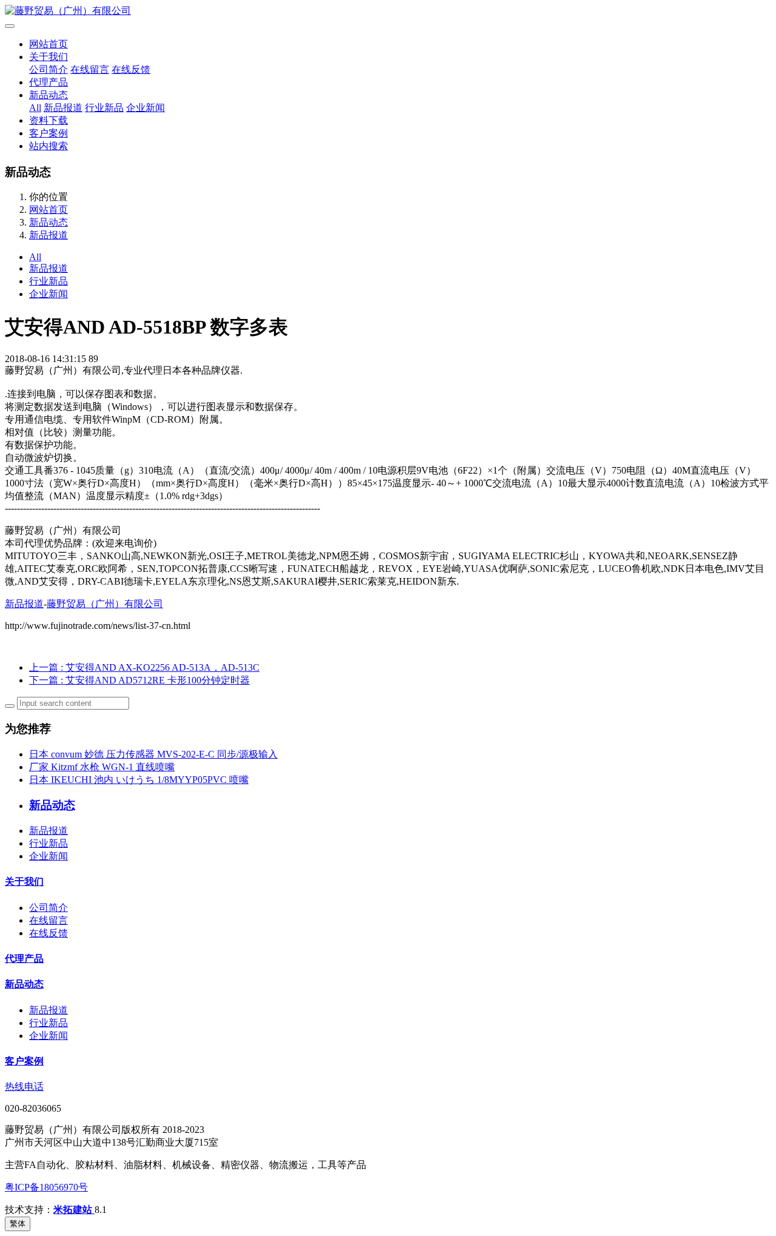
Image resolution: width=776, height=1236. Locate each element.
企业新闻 (145, 107)
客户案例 (48, 133)
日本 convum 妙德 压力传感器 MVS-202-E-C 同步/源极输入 (153, 754)
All (35, 107)
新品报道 (63, 107)
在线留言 (89, 69)
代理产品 (48, 82)
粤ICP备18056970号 (46, 1187)
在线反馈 (131, 69)
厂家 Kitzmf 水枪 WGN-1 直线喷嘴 (102, 767)
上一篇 (144, 667)
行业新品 (104, 107)
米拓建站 (74, 1209)
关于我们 (48, 57)
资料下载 (48, 120)
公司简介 (48, 69)
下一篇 (139, 680)
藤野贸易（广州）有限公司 (105, 604)
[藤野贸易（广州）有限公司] (388, 11)
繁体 (17, 1223)
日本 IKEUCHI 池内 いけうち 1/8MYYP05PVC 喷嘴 (139, 779)
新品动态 (48, 95)
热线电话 (24, 1086)
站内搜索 (48, 146)
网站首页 (48, 44)
